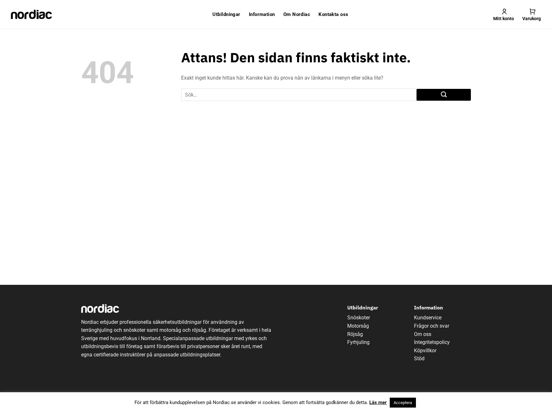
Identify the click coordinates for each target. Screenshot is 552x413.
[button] (531, 14)
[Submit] (444, 95)
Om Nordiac (296, 14)
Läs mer (378, 402)
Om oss (422, 334)
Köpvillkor (425, 350)
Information (262, 14)
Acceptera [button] (403, 402)
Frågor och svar (431, 326)
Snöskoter (358, 318)
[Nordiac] (31, 14)
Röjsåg (355, 334)
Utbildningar (226, 14)
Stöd (419, 358)
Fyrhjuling (358, 342)
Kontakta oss (333, 14)
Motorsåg (358, 326)
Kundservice (427, 318)
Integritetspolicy (432, 342)
